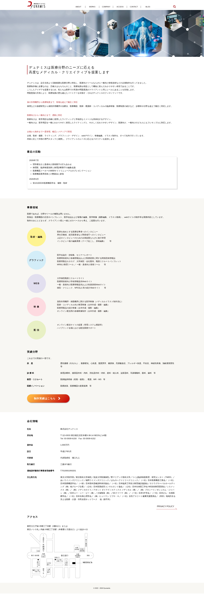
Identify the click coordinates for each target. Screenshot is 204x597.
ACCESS (120, 7)
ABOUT (78, 7)
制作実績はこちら (45, 398)
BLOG (148, 7)
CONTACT (134, 7)
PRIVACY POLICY (165, 506)
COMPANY (106, 7)
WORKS (92, 7)
